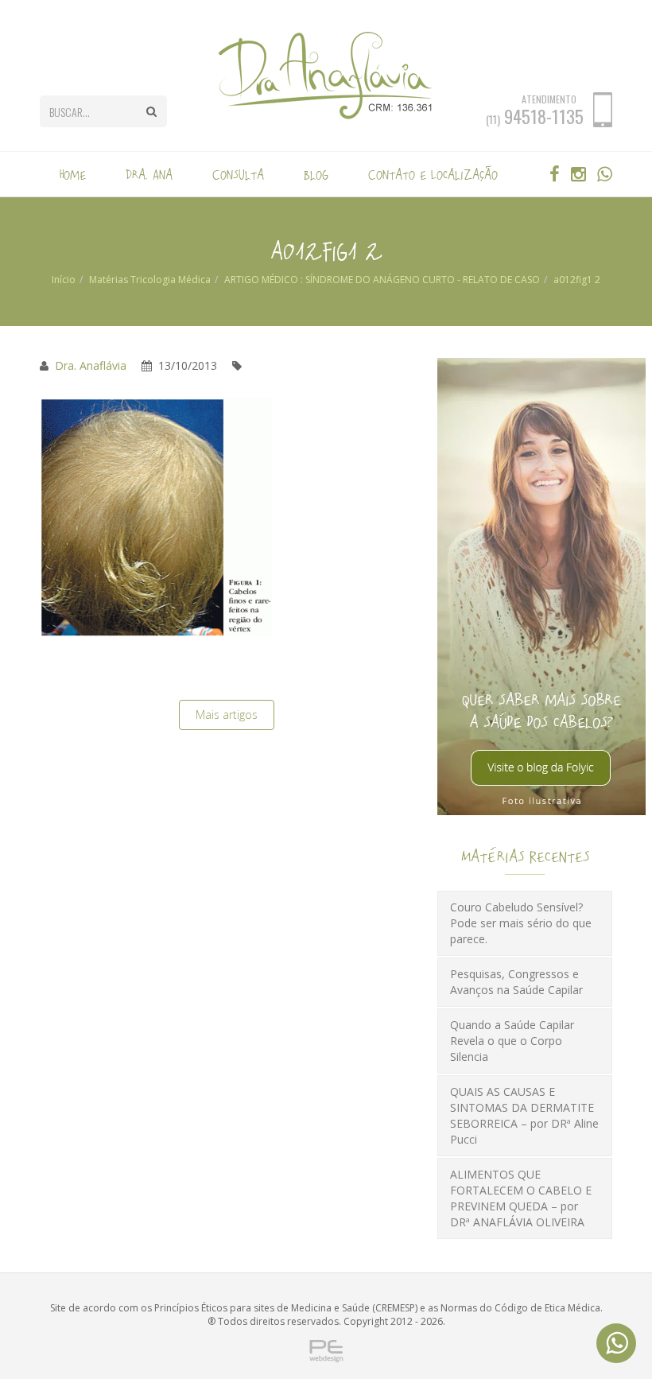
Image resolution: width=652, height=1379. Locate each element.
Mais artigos (227, 714)
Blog (316, 174)
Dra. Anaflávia (90, 365)
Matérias (108, 279)
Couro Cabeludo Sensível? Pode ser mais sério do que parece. (521, 922)
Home (73, 174)
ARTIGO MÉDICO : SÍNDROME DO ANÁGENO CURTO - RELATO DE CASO (382, 279)
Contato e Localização (433, 174)
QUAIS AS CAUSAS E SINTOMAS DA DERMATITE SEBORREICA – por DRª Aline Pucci (524, 1115)
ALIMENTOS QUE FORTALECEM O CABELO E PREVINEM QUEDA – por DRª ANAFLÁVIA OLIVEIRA (521, 1198)
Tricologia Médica (170, 279)
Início (64, 279)
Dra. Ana (149, 174)
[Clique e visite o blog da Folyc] (541, 585)
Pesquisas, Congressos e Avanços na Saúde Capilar (516, 981)
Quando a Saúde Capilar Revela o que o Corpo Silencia (512, 1040)
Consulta (238, 174)
